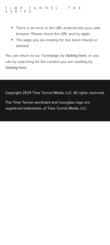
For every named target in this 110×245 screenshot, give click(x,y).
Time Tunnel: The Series (44, 9)
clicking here (76, 55)
